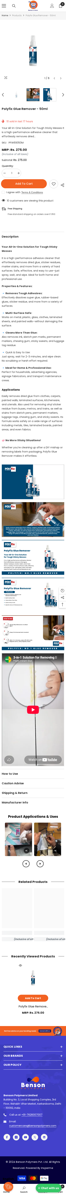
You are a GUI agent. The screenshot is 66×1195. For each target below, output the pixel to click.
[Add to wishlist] (53, 184)
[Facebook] (7, 1137)
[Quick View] (20, 965)
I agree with (13, 192)
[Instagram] (16, 1137)
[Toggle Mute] (26, 850)
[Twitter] (35, 1137)
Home (5, 15)
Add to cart (24, 184)
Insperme (47, 1168)
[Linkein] (44, 1137)
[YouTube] (25, 1137)
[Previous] (26, 863)
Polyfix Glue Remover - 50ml (33, 1006)
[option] (33, 51)
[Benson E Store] (33, 1031)
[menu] (4, 6)
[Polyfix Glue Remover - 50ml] (33, 978)
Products (17, 15)
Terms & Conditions (32, 192)
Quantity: (7, 166)
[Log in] (52, 6)
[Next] (40, 863)
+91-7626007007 (31, 1114)
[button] (54, 78)
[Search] (14, 6)
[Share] (61, 184)
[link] (17, 933)
